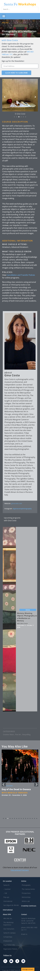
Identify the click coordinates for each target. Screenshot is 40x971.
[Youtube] (11, 961)
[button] (4, 16)
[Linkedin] (23, 961)
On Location (7, 786)
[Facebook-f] (17, 961)
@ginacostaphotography (22, 509)
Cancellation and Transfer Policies (21, 275)
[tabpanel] (20, 783)
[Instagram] (5, 961)
